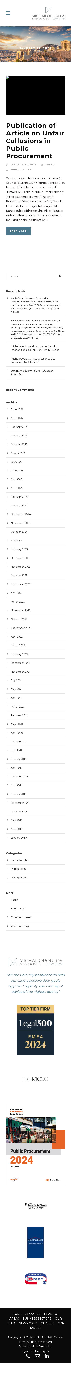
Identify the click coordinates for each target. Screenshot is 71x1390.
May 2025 (16, 479)
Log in (14, 899)
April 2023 (17, 593)
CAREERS (47, 1323)
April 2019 (16, 750)
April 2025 (16, 488)
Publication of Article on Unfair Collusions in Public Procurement (35, 141)
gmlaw (50, 164)
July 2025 (16, 461)
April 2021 (16, 697)
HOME (17, 1313)
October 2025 (19, 444)
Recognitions (19, 877)
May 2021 (16, 689)
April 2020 (17, 732)
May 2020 (17, 724)
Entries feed (18, 908)
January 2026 (19, 435)
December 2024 (21, 514)
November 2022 (21, 610)
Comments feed (21, 917)
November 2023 (21, 566)
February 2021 (19, 715)
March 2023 (18, 601)
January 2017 (19, 794)
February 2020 (19, 741)
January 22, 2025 (23, 164)
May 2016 (16, 820)
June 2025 (17, 470)
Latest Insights (20, 860)
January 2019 (19, 759)
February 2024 (19, 549)
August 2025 (18, 453)
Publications (21, 169)
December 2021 (20, 662)
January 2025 (19, 505)
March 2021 (18, 706)
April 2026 (17, 418)
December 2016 (20, 802)
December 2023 (21, 558)
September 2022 (21, 628)
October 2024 (19, 531)
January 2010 (19, 837)
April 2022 (17, 636)
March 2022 (18, 645)
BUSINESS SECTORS (37, 1318)
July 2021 (16, 680)
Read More (18, 231)
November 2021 (20, 671)
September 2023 (21, 584)
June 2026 (17, 409)
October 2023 (19, 575)
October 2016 (19, 811)
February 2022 (19, 654)
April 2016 (16, 829)
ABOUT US (32, 1313)
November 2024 (21, 523)
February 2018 (19, 776)
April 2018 (17, 767)
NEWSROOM (28, 1323)
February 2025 (19, 496)
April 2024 (17, 540)
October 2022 (19, 619)
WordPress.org (20, 926)
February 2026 (19, 426)
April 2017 (16, 785)
